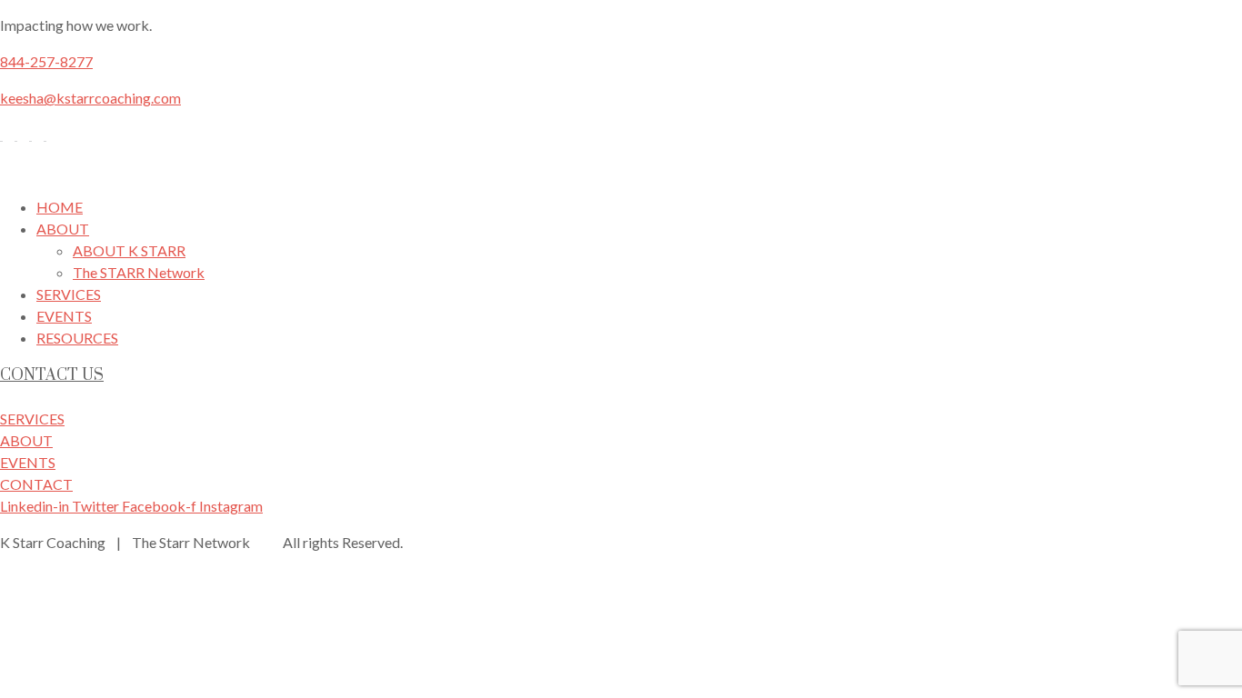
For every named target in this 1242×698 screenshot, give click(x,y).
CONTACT (36, 484)
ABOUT (62, 228)
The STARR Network (139, 272)
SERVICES (68, 294)
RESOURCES (77, 337)
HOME (59, 206)
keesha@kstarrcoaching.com (90, 97)
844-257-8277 (46, 61)
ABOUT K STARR (129, 250)
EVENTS (64, 315)
